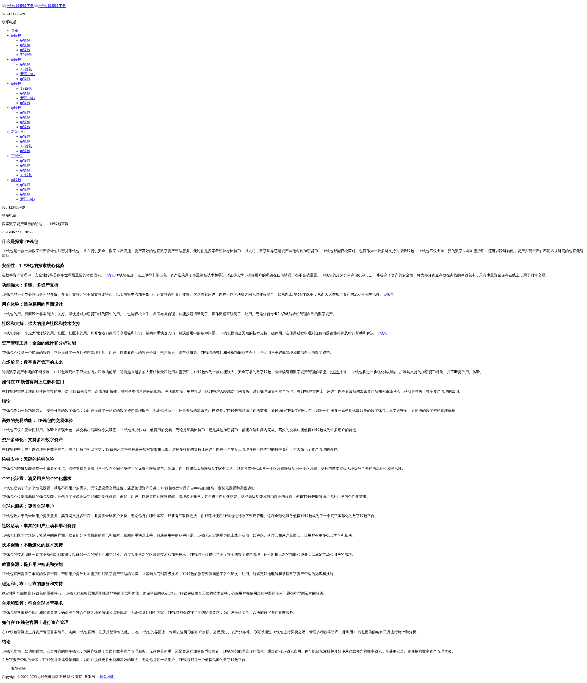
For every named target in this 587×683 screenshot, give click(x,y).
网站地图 (107, 677)
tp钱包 (16, 35)
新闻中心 (27, 74)
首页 (14, 31)
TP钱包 (26, 55)
